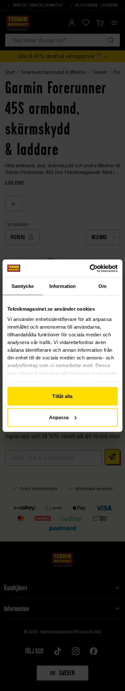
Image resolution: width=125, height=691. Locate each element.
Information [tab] (62, 286)
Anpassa (59, 417)
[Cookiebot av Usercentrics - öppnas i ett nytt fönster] (90, 268)
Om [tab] (102, 286)
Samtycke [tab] (23, 286)
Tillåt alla (62, 396)
